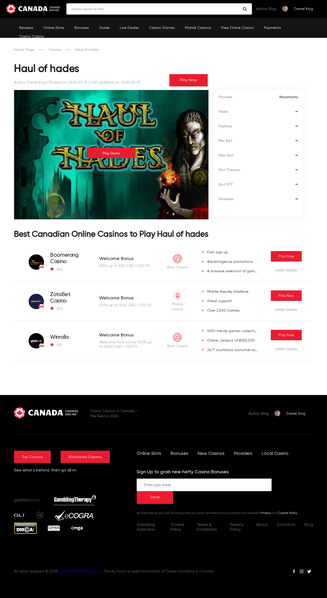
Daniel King (303, 9)
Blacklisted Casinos (85, 457)
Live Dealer (129, 28)
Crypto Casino (31, 36)
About (262, 525)
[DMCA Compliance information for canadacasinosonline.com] (25, 533)
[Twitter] (309, 572)
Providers (243, 453)
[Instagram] (301, 572)
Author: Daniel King (30, 82)
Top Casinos (32, 457)
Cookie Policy (287, 513)
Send (154, 497)
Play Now (188, 80)
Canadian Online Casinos (80, 571)
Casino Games (162, 28)
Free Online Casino (237, 28)
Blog (309, 525)
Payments (272, 28)
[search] (245, 9)
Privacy (266, 513)
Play (286, 256)
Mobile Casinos (198, 28)
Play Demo (111, 153)
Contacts (286, 525)
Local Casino (275, 453)
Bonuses (81, 28)
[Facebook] (294, 572)
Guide (104, 28)
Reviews (26, 28)
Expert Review (286, 270)
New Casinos (211, 453)
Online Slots (53, 28)
